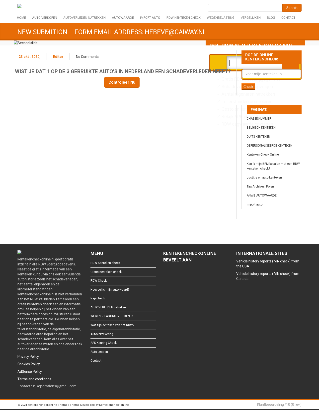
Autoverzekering (101, 334)
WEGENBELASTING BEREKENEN (112, 316)
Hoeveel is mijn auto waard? (109, 289)
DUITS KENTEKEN (258, 136)
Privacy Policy (28, 357)
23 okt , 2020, (29, 57)
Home (21, 17)
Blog (271, 17)
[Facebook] (165, 273)
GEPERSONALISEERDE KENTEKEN (269, 145)
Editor (58, 57)
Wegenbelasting (221, 17)
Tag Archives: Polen (260, 186)
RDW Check (98, 280)
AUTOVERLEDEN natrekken (84, 17)
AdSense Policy (29, 372)
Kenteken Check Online (263, 154)
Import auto (150, 17)
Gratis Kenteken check (106, 272)
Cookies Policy (28, 364)
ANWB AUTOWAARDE (262, 195)
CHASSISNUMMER (259, 118)
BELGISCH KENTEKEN (261, 127)
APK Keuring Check (103, 343)
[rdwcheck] (19, 6)
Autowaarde (123, 17)
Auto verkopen (44, 17)
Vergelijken (251, 17)
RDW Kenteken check (183, 17)
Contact (288, 17)
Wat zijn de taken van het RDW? (112, 325)
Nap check (97, 298)
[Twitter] (173, 273)
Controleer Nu (121, 82)
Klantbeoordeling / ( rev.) (279, 405)
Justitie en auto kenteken (264, 177)
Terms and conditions (34, 379)
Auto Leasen (99, 352)
